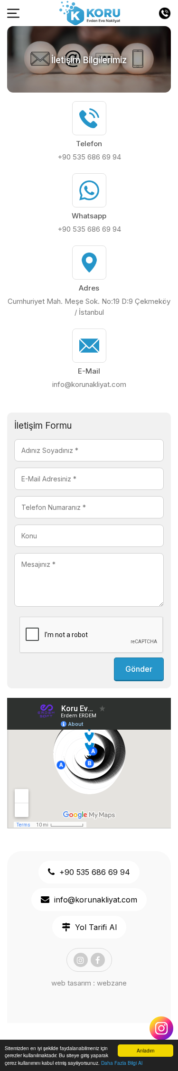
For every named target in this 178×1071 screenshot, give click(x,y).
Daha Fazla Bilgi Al (121, 1062)
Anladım (145, 1050)
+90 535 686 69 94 (89, 156)
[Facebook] (98, 960)
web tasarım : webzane (89, 982)
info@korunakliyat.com (89, 384)
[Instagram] (81, 960)
